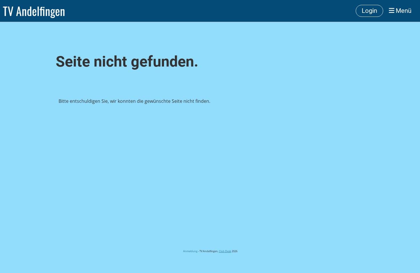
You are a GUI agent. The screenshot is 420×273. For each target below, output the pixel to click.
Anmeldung (190, 251)
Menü (402, 10)
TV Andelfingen (34, 11)
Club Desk (225, 251)
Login (369, 10)
